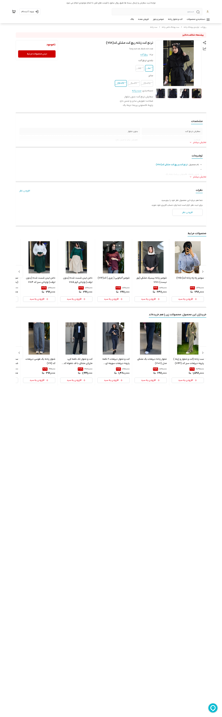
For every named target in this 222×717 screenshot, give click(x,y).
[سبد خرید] (14, 11)
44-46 (120, 83)
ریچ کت (144, 54)
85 (139, 68)
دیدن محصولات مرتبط (37, 53)
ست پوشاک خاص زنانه (170, 27)
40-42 (134, 83)
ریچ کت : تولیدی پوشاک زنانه (195, 27)
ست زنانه (153, 27)
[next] (19, 272)
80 (149, 68)
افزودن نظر (24, 190)
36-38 (147, 83)
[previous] (202, 272)
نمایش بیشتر (199, 142)
